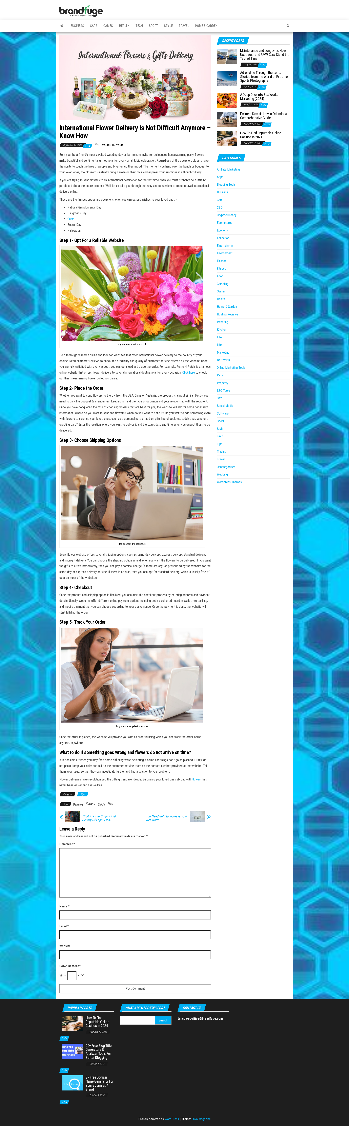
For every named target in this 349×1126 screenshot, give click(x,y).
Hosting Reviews (227, 314)
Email (64, 926)
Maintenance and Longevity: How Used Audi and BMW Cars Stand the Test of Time (264, 54)
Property (222, 383)
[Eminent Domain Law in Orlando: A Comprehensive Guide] (227, 119)
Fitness (221, 268)
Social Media (225, 406)
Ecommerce (224, 223)
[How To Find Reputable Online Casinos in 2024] (227, 138)
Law (219, 337)
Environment (224, 253)
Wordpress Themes (229, 482)
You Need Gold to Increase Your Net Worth (166, 818)
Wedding (222, 474)
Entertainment (225, 246)
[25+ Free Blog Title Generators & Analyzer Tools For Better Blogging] (72, 1051)
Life (219, 345)
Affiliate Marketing (228, 169)
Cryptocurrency (227, 215)
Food (220, 276)
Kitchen (221, 329)
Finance (222, 261)
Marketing (223, 352)
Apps (220, 177)
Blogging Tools (226, 184)
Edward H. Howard (111, 145)
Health (124, 26)
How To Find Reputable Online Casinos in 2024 (260, 135)
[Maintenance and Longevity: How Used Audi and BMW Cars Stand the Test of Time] (227, 56)
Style (168, 26)
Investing (222, 322)
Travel (184, 26)
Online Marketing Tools (231, 368)
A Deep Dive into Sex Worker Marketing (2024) (260, 96)
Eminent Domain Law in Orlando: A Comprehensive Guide (263, 116)
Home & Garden (206, 26)
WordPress (172, 1119)
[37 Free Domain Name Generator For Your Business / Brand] (72, 1083)
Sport (153, 26)
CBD (220, 207)
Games (108, 26)
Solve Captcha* (70, 966)
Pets (220, 375)
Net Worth (223, 360)
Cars (93, 26)
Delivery (78, 804)
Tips (83, 794)
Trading (221, 452)
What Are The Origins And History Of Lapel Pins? (99, 818)
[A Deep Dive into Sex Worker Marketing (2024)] (227, 100)
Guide (101, 804)
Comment (67, 844)
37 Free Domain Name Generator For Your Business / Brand (100, 1083)
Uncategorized (226, 467)
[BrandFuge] (61, 26)
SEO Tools (223, 391)
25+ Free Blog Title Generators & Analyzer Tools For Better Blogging (98, 1051)
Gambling (222, 284)
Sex (219, 398)
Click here (188, 372)
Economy (223, 230)
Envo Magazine (201, 1119)
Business (77, 26)
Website (65, 946)
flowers (197, 779)
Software (223, 413)
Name (64, 906)
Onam (71, 219)
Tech (139, 26)
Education (223, 238)
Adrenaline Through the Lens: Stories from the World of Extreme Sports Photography (264, 76)
